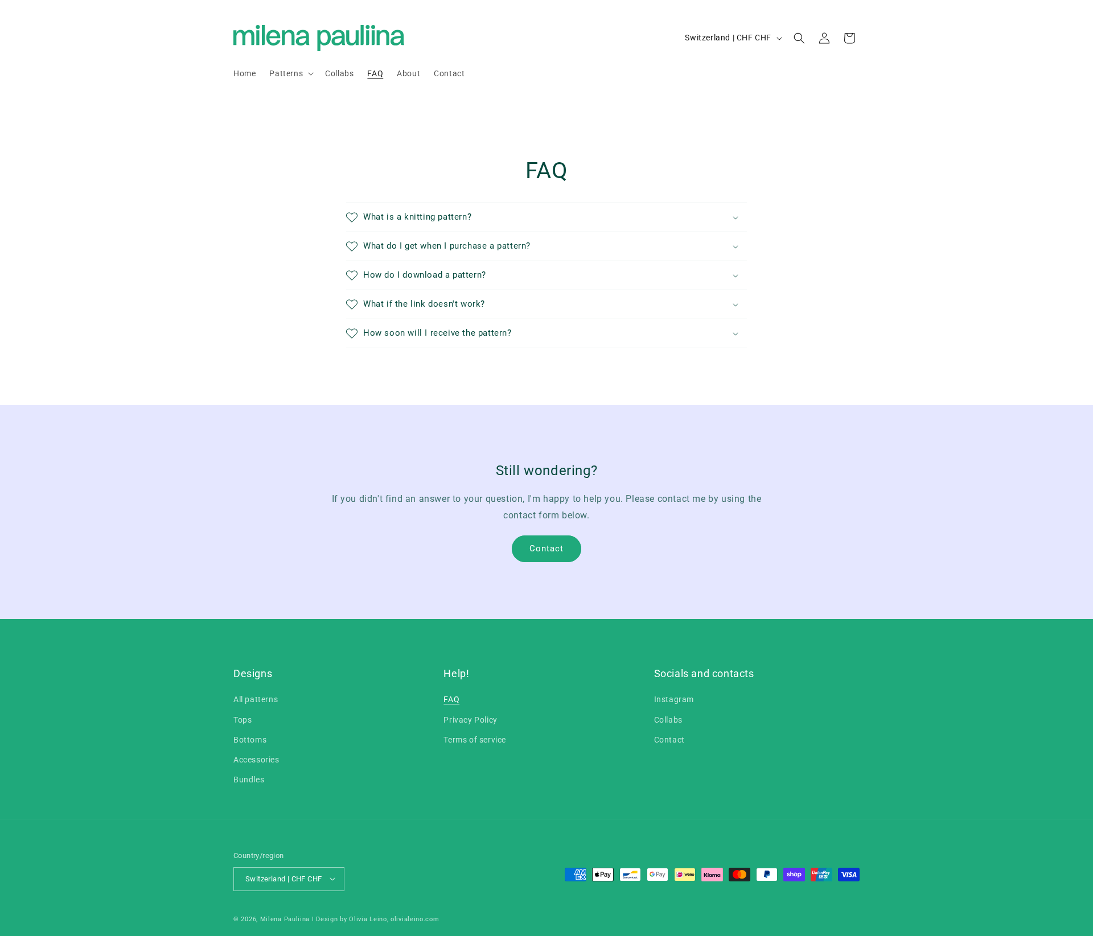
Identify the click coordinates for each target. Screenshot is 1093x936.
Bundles (248, 780)
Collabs (668, 719)
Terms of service (474, 739)
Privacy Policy (470, 719)
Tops (242, 719)
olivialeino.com (415, 918)
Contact (546, 548)
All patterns (255, 699)
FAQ (451, 699)
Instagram (674, 699)
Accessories (256, 759)
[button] (290, 73)
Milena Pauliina (285, 918)
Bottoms (249, 739)
